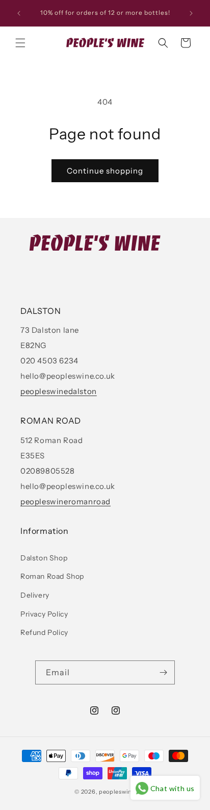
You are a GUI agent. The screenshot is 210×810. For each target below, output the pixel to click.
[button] (20, 43)
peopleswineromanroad (65, 501)
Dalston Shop (43, 557)
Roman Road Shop (52, 576)
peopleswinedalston (58, 391)
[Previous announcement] (19, 13)
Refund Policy (44, 632)
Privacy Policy (44, 614)
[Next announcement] (191, 13)
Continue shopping (105, 171)
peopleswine (117, 791)
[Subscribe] (163, 672)
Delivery (34, 595)
